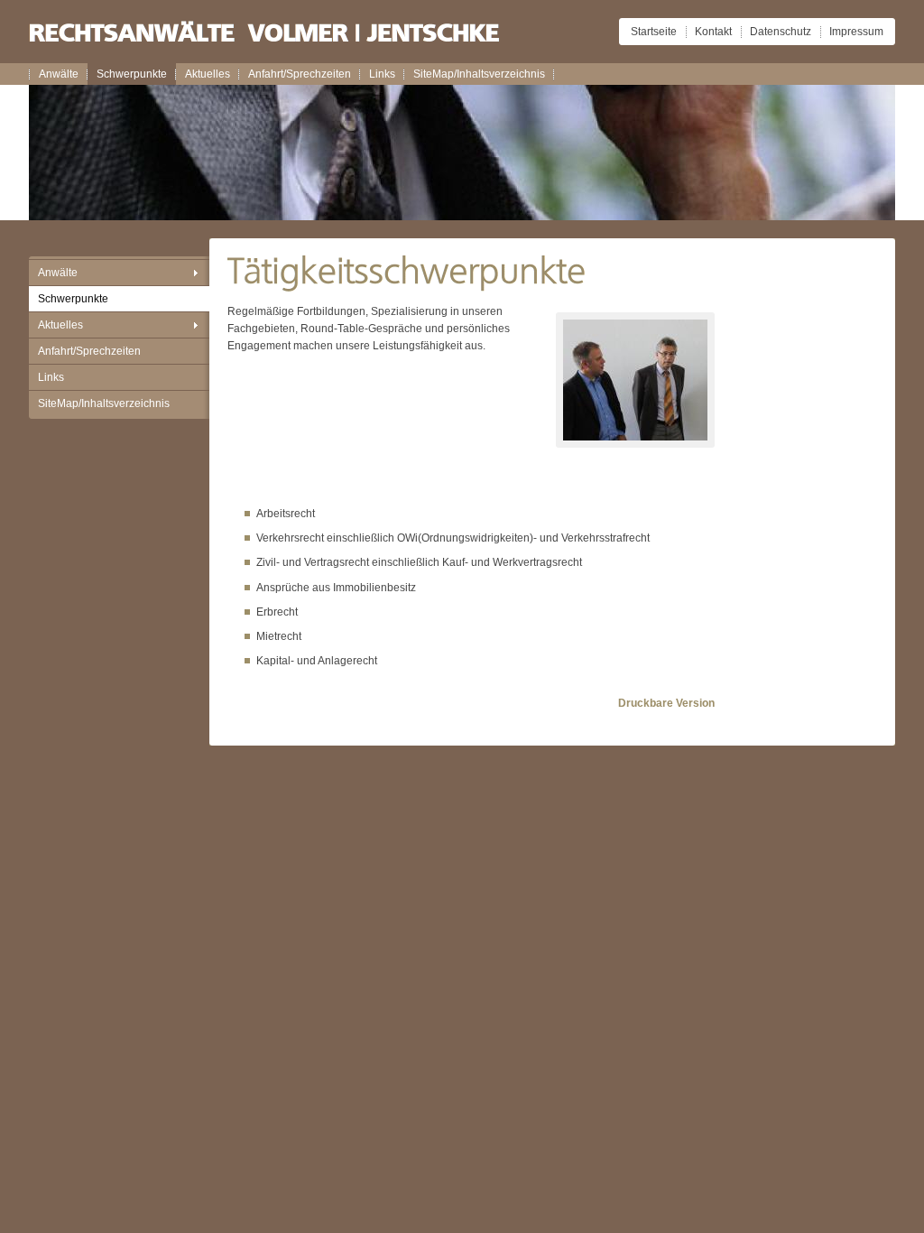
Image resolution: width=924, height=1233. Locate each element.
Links (382, 74)
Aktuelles (207, 74)
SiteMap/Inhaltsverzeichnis (479, 74)
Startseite (654, 31)
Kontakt (713, 31)
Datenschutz (780, 31)
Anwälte (59, 74)
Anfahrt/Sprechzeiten (299, 74)
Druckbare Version (666, 703)
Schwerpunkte (132, 74)
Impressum (856, 31)
